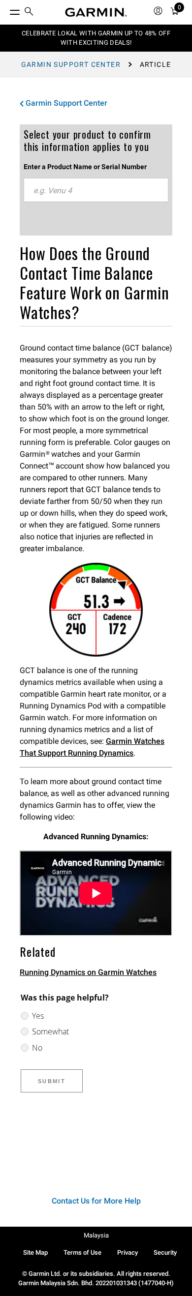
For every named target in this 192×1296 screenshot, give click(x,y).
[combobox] (96, 190)
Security (165, 1252)
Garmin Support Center (71, 64)
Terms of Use (82, 1252)
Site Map (35, 1252)
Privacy (127, 1252)
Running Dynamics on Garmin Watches (88, 972)
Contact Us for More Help (96, 1201)
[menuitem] (29, 12)
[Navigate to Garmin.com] (96, 12)
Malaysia (96, 1235)
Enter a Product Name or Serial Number (85, 167)
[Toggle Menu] (6, 10)
